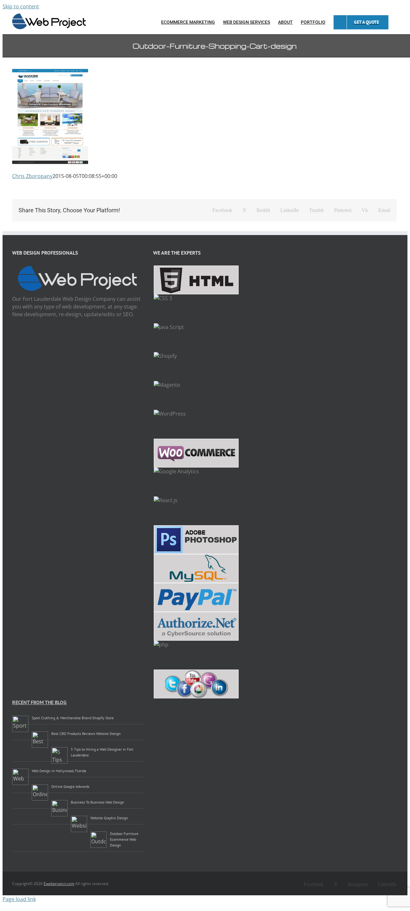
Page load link (19, 899)
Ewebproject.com (59, 883)
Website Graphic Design (109, 817)
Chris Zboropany (32, 176)
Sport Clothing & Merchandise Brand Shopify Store (73, 717)
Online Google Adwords (70, 786)
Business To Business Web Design (97, 802)
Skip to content (21, 6)
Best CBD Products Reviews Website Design (86, 733)
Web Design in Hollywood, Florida (59, 770)
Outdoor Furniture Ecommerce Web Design (124, 839)
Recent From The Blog (39, 702)
